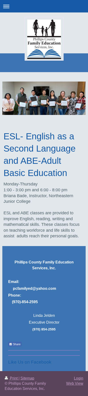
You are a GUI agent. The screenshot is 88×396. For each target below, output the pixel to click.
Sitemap (27, 378)
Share (16, 344)
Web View (74, 383)
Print (14, 378)
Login (78, 378)
